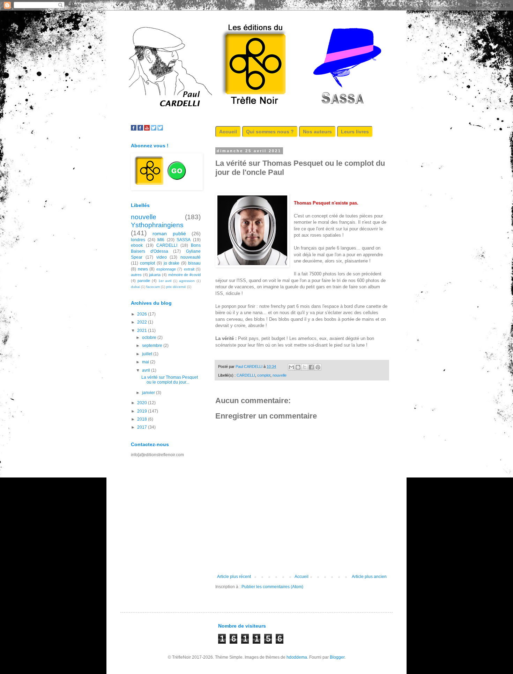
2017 (142, 427)
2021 (142, 330)
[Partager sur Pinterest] (317, 367)
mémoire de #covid (184, 275)
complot (263, 375)
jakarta (155, 275)
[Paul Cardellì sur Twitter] (160, 129)
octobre (149, 337)
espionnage (166, 269)
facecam (153, 287)
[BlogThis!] (298, 367)
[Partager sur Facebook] (311, 367)
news (143, 269)
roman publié (169, 233)
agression (187, 281)
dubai (135, 287)
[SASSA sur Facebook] (133, 129)
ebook (137, 245)
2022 (142, 322)
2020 (142, 402)
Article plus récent (234, 576)
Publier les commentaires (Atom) (272, 586)
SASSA (184, 239)
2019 (142, 411)
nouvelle (280, 375)
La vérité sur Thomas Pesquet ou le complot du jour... (169, 380)
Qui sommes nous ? (270, 131)
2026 (142, 314)
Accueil (228, 131)
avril (146, 370)
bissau (194, 263)
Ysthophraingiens (157, 225)
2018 (142, 419)
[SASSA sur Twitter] (153, 129)
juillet (147, 353)
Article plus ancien (369, 576)
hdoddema (297, 657)
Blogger (337, 657)
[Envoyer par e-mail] (291, 367)
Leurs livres (355, 131)
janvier (149, 392)
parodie (143, 281)
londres (138, 239)
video (161, 257)
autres (136, 275)
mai (146, 362)
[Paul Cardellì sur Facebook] (140, 129)
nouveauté (190, 257)
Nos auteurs (317, 131)
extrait (189, 269)
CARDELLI (246, 375)
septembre (152, 345)
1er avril (165, 281)
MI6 (160, 239)
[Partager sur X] (304, 367)
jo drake (172, 263)
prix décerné (176, 287)
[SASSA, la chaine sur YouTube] (147, 129)
